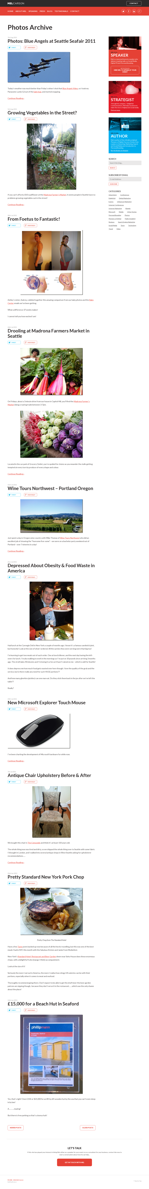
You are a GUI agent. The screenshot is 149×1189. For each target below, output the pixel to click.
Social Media (113, 225)
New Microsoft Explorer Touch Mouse (47, 702)
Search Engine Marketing (126, 222)
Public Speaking (130, 219)
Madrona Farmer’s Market (55, 195)
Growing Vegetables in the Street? (42, 112)
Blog (49, 11)
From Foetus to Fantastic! (34, 219)
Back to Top (138, 1181)
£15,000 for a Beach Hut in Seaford (43, 1003)
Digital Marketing (125, 198)
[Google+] (139, 11)
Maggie (127, 208)
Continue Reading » (16, 98)
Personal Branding (115, 215)
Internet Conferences (116, 205)
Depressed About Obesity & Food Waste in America (51, 568)
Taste (20, 946)
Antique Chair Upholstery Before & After (49, 775)
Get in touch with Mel (74, 1162)
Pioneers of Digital (115, 219)
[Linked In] (134, 11)
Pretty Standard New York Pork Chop (46, 877)
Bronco (14, 1182)
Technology (132, 225)
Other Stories (132, 212)
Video (118, 229)
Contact (134, 3)
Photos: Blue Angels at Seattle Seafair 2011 (51, 41)
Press (42, 11)
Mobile (121, 212)
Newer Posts (15, 1128)
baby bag (37, 92)
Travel (111, 229)
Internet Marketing (115, 208)
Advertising (113, 195)
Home (10, 11)
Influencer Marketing (124, 202)
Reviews (111, 222)
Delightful (112, 198)
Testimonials (61, 11)
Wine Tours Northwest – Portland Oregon (50, 488)
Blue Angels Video (70, 88)
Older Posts (87, 1128)
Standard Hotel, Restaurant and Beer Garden (37, 956)
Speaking (33, 11)
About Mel (20, 11)
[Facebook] (129, 11)
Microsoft (112, 212)
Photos (127, 215)
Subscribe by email (118, 175)
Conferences (124, 195)
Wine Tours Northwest (70, 538)
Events (111, 202)
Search (112, 159)
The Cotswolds (33, 843)
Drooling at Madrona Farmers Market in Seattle (48, 333)
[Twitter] (123, 11)
